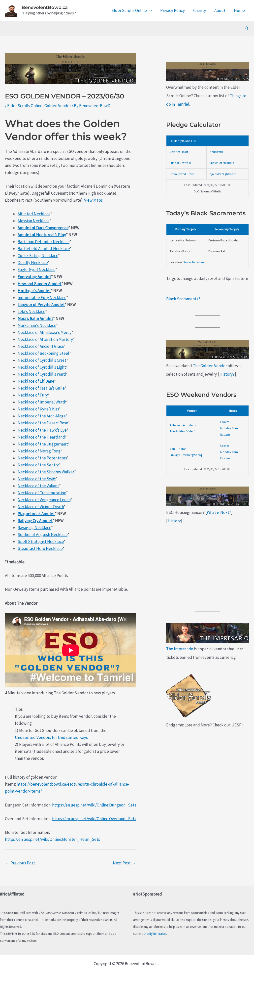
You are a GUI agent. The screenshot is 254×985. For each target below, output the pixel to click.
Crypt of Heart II (180, 152)
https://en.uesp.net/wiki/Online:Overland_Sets (94, 818)
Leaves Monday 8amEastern (229, 428)
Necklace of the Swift (37, 479)
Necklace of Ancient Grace (41, 346)
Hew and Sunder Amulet (40, 283)
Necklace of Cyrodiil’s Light (42, 367)
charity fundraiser (154, 934)
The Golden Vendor (210, 365)
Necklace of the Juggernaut (43, 444)
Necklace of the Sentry (38, 465)
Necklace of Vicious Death (41, 506)
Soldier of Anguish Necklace (42, 534)
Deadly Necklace (33, 262)
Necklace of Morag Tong (39, 451)
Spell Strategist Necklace (41, 541)
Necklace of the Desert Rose (43, 423)
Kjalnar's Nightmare (223, 174)
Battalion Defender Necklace (43, 241)
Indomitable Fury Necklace (42, 297)
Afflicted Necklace (34, 214)
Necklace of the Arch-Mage (41, 416)
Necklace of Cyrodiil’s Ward (42, 374)
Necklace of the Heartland (41, 437)
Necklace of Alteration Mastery (45, 339)
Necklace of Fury (33, 395)
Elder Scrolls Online (129, 10)
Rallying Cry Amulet (35, 520)
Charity (199, 10)
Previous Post (20, 863)
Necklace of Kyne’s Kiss (38, 409)
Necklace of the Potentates (42, 458)
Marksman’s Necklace (37, 325)
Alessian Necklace (33, 221)
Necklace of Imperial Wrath (42, 402)
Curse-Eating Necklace (38, 255)
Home (239, 10)
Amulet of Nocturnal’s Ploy (42, 234)
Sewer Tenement (194, 262)
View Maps (93, 200)
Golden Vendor (57, 105)
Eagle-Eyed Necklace (36, 269)
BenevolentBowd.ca (45, 7)
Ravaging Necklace (34, 527)
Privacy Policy (172, 10)
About (219, 10)
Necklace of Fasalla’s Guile (41, 388)
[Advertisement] (207, 568)
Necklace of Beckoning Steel (43, 353)
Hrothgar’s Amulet (34, 290)
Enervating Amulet (34, 276)
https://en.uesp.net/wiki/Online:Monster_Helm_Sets (52, 839)
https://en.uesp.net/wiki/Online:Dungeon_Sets (94, 805)
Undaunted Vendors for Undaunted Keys (51, 737)
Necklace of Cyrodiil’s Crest (42, 360)
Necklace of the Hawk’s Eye (42, 430)
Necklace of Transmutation (42, 492)
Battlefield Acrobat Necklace (44, 248)
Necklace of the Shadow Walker (46, 472)
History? (227, 374)
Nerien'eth (216, 152)
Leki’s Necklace (31, 311)
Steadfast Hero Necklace (40, 548)
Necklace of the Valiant (38, 486)
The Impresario (179, 649)
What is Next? (219, 512)
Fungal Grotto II (180, 163)
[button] (149, 10)
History (174, 521)
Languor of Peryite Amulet (41, 304)
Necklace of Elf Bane (36, 381)
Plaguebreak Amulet (36, 513)
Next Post (124, 863)
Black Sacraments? (183, 299)
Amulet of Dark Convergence (43, 227)
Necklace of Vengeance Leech (44, 499)
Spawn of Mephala (222, 163)
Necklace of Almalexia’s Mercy (44, 332)
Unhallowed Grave (182, 174)
